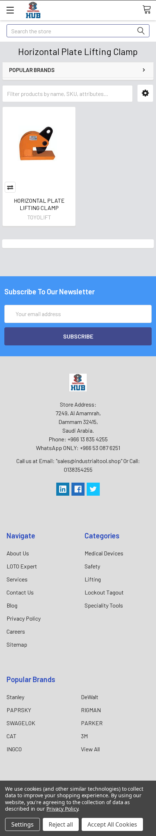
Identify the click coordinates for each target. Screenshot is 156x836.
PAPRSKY (19, 709)
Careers (16, 631)
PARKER (92, 722)
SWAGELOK (21, 722)
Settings (22, 824)
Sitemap (17, 644)
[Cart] (149, 9)
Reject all (61, 824)
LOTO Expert (22, 566)
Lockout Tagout (104, 592)
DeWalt (89, 696)
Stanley (15, 696)
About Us (18, 553)
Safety (92, 566)
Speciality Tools (104, 605)
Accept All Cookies (112, 824)
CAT (11, 735)
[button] (145, 93)
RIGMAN (91, 709)
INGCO (14, 748)
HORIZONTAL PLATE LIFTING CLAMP (39, 204)
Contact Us (20, 592)
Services (17, 579)
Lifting (93, 579)
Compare (10, 187)
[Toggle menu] (10, 10)
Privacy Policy (24, 618)
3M (84, 735)
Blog (12, 605)
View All (90, 748)
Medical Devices (104, 553)
